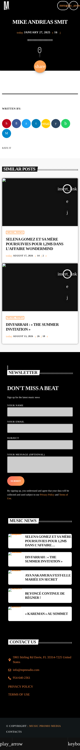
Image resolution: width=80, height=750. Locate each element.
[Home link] (6, 5)
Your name (15, 405)
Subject (13, 438)
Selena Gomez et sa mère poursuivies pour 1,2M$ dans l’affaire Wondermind (34, 244)
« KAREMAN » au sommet (46, 614)
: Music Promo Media (44, 725)
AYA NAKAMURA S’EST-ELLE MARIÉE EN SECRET (48, 577)
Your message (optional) (26, 454)
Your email (15, 421)
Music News (15, 232)
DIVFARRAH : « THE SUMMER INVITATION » (43, 559)
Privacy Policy (47, 494)
